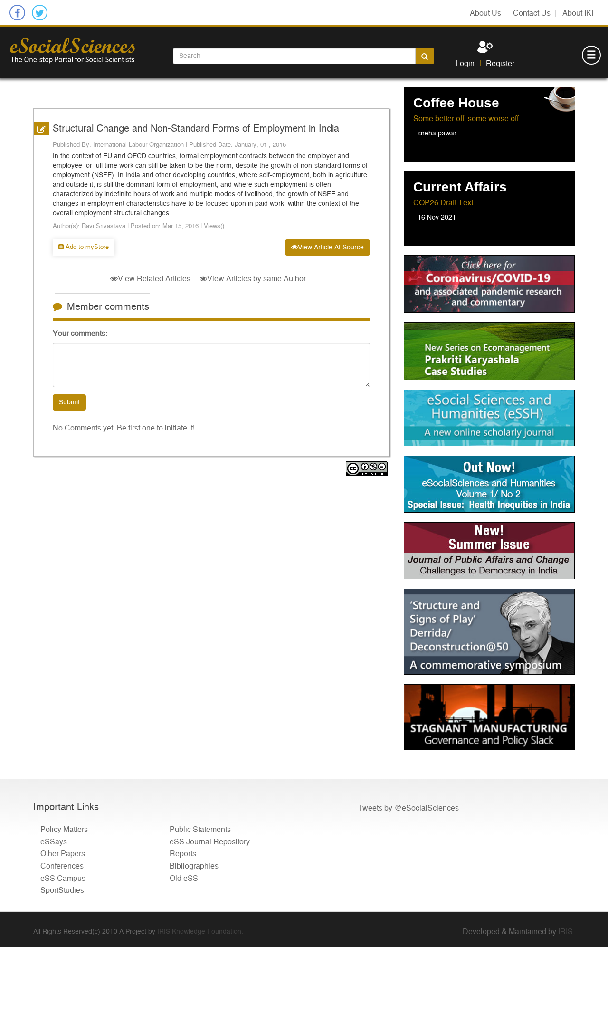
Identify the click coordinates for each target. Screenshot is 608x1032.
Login (465, 63)
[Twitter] (40, 12)
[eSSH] (489, 284)
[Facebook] (17, 12)
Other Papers (62, 854)
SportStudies (62, 890)
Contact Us (532, 13)
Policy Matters (64, 829)
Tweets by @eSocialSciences (408, 808)
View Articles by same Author (256, 279)
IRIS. (566, 932)
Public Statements (200, 829)
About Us (485, 13)
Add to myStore (86, 247)
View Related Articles (154, 279)
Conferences (62, 866)
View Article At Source (331, 247)
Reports (183, 854)
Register (500, 63)
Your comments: (80, 333)
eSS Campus (63, 878)
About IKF (579, 13)
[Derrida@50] (489, 632)
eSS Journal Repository (210, 842)
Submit (69, 402)
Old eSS (184, 878)
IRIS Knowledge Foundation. (200, 931)
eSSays (53, 842)
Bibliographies (194, 866)
